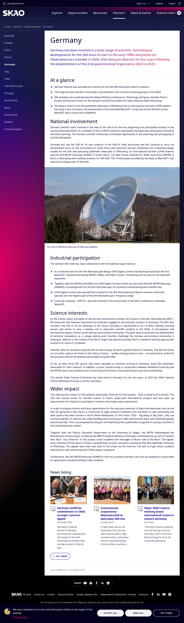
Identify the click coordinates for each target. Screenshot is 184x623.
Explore (57, 13)
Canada (8, 42)
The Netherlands (13, 86)
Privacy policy (20, 617)
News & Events (141, 13)
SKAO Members (33, 26)
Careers (159, 3)
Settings (166, 613)
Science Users (166, 13)
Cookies (51, 594)
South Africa (10, 100)
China (7, 50)
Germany (48, 26)
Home (7, 26)
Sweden (8, 122)
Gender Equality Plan (87, 594)
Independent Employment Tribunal (118, 594)
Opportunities (78, 13)
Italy (6, 71)
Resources (100, 13)
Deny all (138, 613)
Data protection (66, 594)
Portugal (9, 93)
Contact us (39, 594)
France (8, 57)
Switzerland (10, 114)
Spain (7, 107)
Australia (9, 35)
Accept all (110, 613)
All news (62, 556)
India (7, 78)
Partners (119, 13)
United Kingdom (12, 129)
